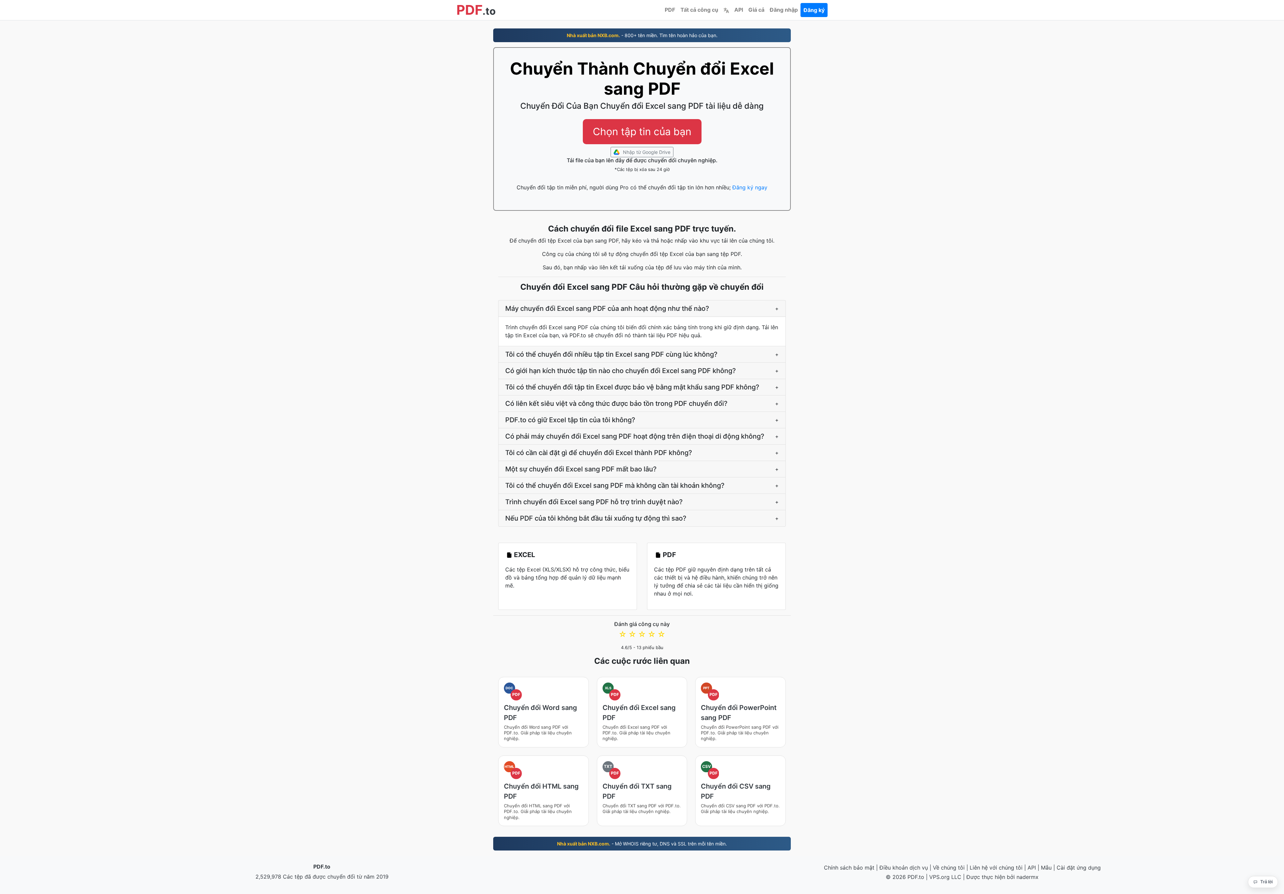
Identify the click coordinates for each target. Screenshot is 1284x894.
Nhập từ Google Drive (646, 152)
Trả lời (1266, 881)
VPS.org (939, 877)
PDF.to (321, 866)
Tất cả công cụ (699, 9)
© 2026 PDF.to (905, 877)
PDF (670, 9)
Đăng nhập (784, 9)
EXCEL (524, 555)
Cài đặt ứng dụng (1079, 867)
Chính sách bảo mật (849, 867)
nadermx (1027, 877)
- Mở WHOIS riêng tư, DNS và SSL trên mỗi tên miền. (642, 843)
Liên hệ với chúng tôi (996, 867)
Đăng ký (814, 10)
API (738, 9)
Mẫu (1046, 867)
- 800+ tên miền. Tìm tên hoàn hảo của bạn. (642, 35)
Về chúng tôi (949, 867)
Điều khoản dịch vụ (903, 867)
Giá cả (756, 9)
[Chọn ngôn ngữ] (726, 9)
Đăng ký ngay (749, 187)
